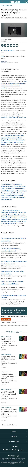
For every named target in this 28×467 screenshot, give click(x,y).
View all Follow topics (4, 450)
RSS (24, 450)
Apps (18, 450)
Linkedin (7, 450)
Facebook (10, 450)
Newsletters (13, 450)
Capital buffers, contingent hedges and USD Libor (8, 376)
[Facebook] (5, 45)
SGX (2, 56)
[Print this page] (17, 45)
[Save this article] (11, 45)
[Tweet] (2, 45)
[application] (14, 30)
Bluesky (15, 450)
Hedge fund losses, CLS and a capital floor (8, 358)
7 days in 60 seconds (6, 5)
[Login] (26, 1)
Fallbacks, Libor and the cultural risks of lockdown (9, 411)
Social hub (21, 450)
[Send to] (14, 45)
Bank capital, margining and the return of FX (8, 341)
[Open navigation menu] (1, 1)
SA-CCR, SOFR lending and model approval (8, 394)
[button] (14, 30)
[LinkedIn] (8, 45)
